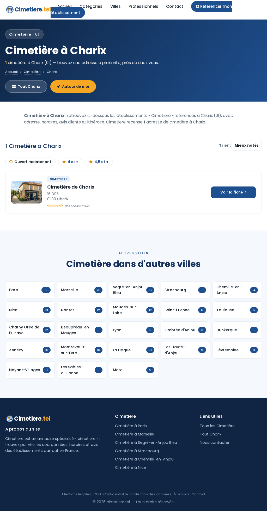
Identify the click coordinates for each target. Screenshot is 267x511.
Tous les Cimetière (217, 425)
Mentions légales (76, 494)
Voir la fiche (231, 192)
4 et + (73, 161)
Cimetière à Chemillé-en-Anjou (144, 459)
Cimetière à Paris (131, 425)
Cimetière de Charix (70, 187)
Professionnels (143, 6)
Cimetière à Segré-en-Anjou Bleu (146, 442)
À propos (181, 494)
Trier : (225, 145)
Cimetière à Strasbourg (137, 450)
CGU (97, 494)
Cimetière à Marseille (134, 434)
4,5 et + (101, 161)
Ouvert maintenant (32, 161)
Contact (174, 6)
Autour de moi (75, 86)
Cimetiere (33, 9)
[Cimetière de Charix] (26, 192)
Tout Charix (29, 86)
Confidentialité (115, 494)
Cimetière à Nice (130, 467)
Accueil (64, 6)
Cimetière (32, 71)
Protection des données (150, 494)
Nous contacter (214, 442)
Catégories (91, 6)
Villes (115, 6)
